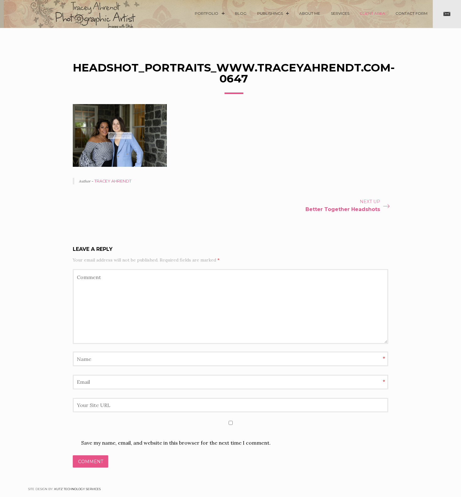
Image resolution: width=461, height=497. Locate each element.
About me (309, 13)
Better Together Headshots (342, 209)
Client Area (372, 13)
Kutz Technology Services (77, 489)
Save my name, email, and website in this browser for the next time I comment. (176, 443)
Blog (240, 13)
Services (340, 13)
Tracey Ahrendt (112, 181)
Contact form (411, 13)
